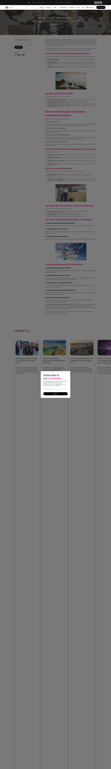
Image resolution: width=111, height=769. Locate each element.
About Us (41, 7)
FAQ (83, 7)
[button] (49, 7)
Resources (71, 7)
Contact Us (101, 7)
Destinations (63, 7)
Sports (78, 7)
